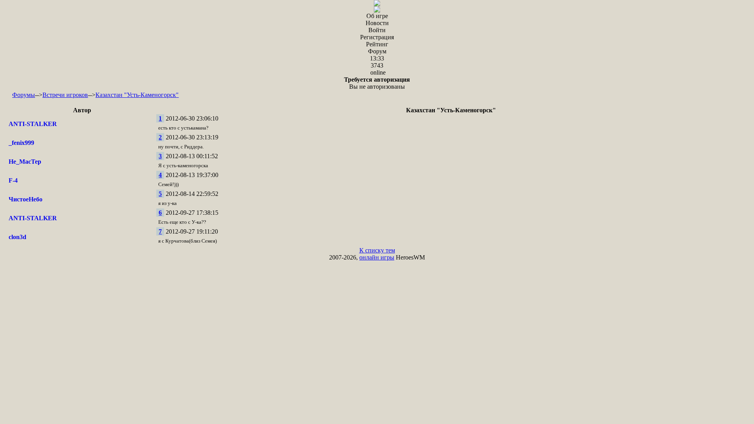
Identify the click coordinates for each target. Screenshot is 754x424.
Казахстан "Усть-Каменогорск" (137, 94)
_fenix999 (21, 142)
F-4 (13, 180)
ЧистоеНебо (25, 199)
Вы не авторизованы (377, 83)
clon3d (17, 237)
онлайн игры (376, 257)
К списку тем (377, 250)
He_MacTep (25, 161)
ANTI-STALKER (33, 124)
